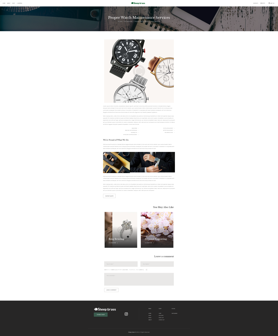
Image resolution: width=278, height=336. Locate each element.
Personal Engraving (156, 239)
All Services (128, 21)
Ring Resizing (116, 239)
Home (120, 21)
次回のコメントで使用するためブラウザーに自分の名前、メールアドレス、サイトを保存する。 (124, 269)
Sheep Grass (131, 332)
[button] (101, 314)
